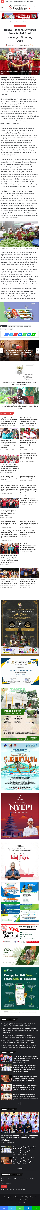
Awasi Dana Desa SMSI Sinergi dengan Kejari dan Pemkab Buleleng (8, 523)
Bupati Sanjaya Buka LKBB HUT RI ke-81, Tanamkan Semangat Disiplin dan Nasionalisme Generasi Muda (28, 444)
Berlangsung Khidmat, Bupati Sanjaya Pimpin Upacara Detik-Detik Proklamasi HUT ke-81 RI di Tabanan (25, 1058)
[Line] (33, 334)
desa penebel (27, 326)
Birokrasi (17, 26)
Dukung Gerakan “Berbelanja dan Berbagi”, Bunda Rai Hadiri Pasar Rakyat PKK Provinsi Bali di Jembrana (9, 444)
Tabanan (27, 22)
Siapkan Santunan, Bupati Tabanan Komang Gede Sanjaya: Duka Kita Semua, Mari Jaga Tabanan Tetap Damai (28, 489)
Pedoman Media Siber (20, 1203)
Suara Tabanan (12, 45)
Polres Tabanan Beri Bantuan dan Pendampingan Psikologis (9, 477)
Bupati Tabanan (11, 326)
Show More (20, 1168)
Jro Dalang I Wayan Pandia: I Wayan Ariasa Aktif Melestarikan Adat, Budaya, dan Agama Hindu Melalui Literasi (9, 534)
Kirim (4, 1186)
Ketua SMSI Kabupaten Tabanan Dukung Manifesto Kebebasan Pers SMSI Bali (29, 500)
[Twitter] (10, 334)
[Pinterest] (15, 334)
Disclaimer (28, 1200)
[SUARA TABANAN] (20, 7)
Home (13, 22)
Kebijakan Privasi (19, 1200)
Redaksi (11, 1200)
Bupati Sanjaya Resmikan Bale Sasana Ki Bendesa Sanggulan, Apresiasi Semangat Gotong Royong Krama (25, 1078)
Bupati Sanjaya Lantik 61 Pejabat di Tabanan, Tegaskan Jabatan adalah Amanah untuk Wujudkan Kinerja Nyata (25, 1096)
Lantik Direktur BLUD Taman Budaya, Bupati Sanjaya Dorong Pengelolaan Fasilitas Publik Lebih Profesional (19, 352)
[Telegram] (28, 334)
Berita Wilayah (20, 22)
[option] (19, 350)
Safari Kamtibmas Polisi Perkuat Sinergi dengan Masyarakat (27, 532)
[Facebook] (6, 334)
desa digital (20, 326)
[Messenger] (19, 334)
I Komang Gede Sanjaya (6, 329)
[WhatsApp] (24, 334)
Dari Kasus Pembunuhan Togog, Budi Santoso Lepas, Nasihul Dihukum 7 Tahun (29, 523)
